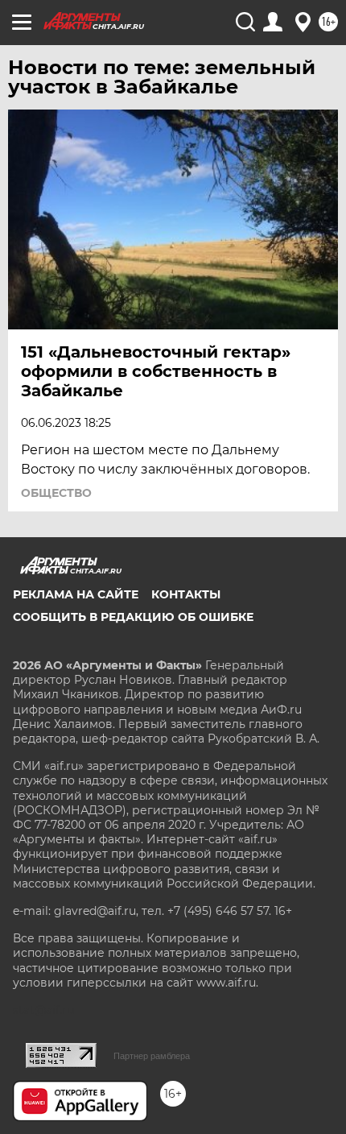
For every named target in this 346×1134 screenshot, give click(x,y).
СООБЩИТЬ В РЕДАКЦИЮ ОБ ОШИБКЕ (133, 617)
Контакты (185, 594)
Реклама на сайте (75, 594)
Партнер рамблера (151, 1056)
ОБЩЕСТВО (56, 493)
